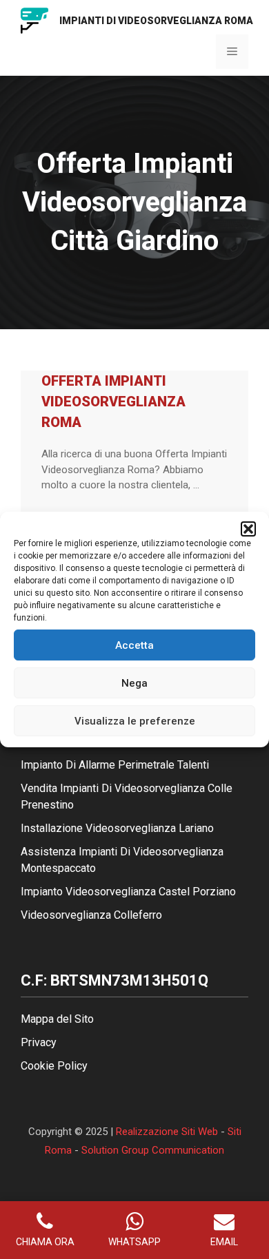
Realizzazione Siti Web (167, 1131)
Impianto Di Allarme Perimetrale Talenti (115, 764)
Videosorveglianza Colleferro (91, 915)
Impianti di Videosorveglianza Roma (156, 20)
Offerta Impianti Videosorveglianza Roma (113, 401)
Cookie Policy (54, 1065)
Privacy (39, 1042)
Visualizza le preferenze (134, 721)
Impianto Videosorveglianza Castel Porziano (128, 891)
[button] (248, 529)
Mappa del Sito (57, 1019)
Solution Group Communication (152, 1150)
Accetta (134, 645)
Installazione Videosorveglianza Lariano (117, 828)
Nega (134, 683)
